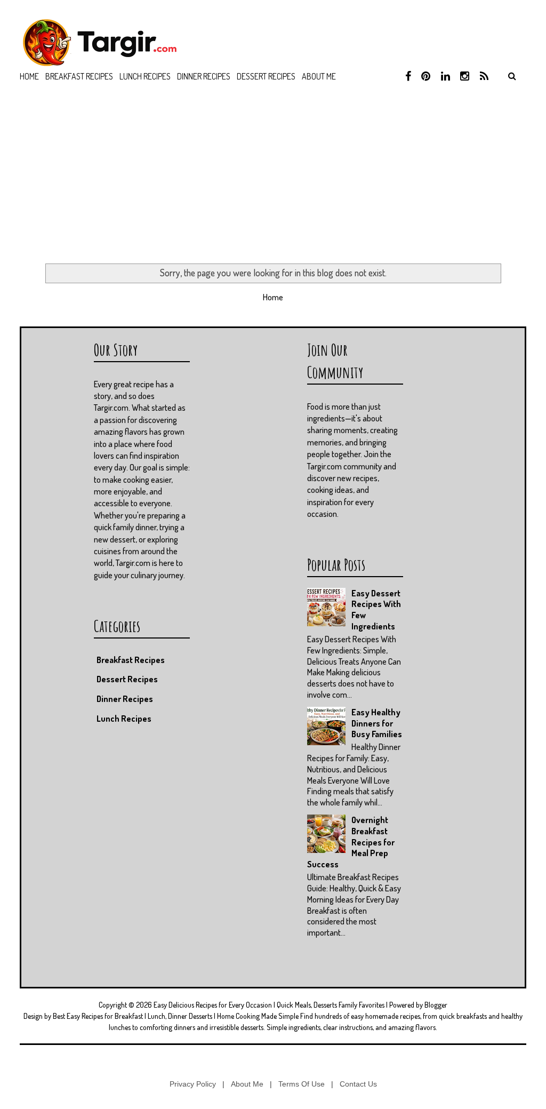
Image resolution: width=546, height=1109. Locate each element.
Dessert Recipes (266, 76)
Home (29, 76)
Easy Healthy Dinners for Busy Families (376, 723)
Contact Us (358, 1084)
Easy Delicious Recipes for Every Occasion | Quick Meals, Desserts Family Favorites (269, 1004)
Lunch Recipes (145, 76)
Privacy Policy (193, 1084)
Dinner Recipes (203, 76)
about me (319, 76)
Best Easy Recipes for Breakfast (98, 1015)
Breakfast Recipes (79, 76)
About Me (247, 1084)
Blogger (435, 1004)
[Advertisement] (273, 178)
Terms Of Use (301, 1084)
